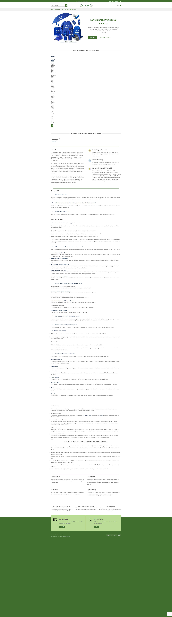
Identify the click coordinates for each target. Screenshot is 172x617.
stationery (100, 415)
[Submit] (66, 5)
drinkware (86, 415)
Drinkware (65, 9)
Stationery (57, 9)
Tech (75, 9)
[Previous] (51, 91)
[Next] (54, 91)
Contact (116, 1)
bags (90, 415)
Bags (52, 9)
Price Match (111, 1)
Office (71, 9)
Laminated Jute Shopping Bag (53, 58)
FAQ (120, 1)
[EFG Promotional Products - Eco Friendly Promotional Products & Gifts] (86, 5)
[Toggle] (52, 194)
